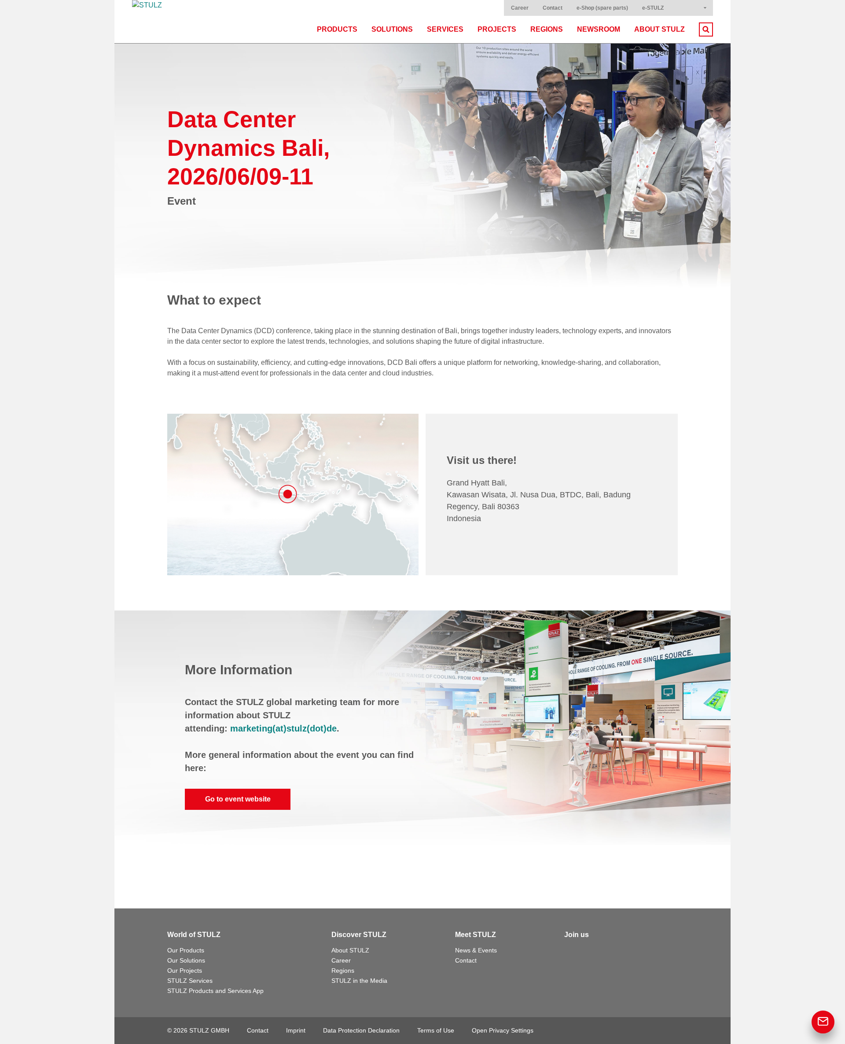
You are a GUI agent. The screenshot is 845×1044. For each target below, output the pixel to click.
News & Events (476, 950)
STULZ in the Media (359, 980)
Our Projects (184, 970)
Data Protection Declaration (361, 1030)
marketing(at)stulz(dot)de (283, 728)
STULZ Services (190, 980)
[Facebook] (571, 952)
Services (445, 29)
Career (520, 8)
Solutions (392, 29)
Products (337, 29)
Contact (552, 8)
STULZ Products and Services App (215, 990)
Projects (497, 29)
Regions (546, 29)
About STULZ (659, 29)
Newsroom (598, 29)
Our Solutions (186, 960)
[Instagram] (610, 952)
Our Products (185, 950)
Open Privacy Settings (502, 1030)
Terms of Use (435, 1030)
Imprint (295, 1030)
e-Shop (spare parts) (602, 8)
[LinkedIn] (591, 952)
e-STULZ (653, 8)
